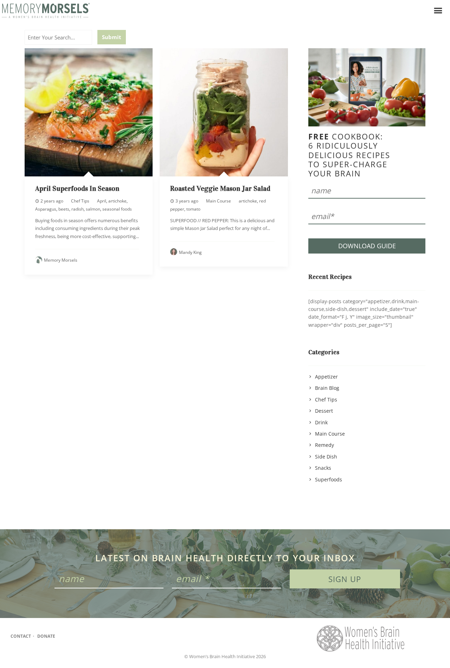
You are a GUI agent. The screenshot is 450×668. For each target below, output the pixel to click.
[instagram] (78, 636)
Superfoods (328, 479)
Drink (321, 422)
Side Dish (326, 456)
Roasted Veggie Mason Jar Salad (220, 188)
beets (63, 209)
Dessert (324, 410)
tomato (193, 209)
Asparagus (45, 209)
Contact (21, 636)
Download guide (367, 246)
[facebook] (65, 636)
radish (77, 209)
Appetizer (326, 376)
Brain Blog (327, 388)
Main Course (218, 201)
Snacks (323, 467)
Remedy (324, 445)
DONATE (46, 636)
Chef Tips (80, 201)
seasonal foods (117, 209)
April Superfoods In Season (77, 188)
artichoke (117, 201)
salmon (93, 209)
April (101, 201)
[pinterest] (92, 636)
